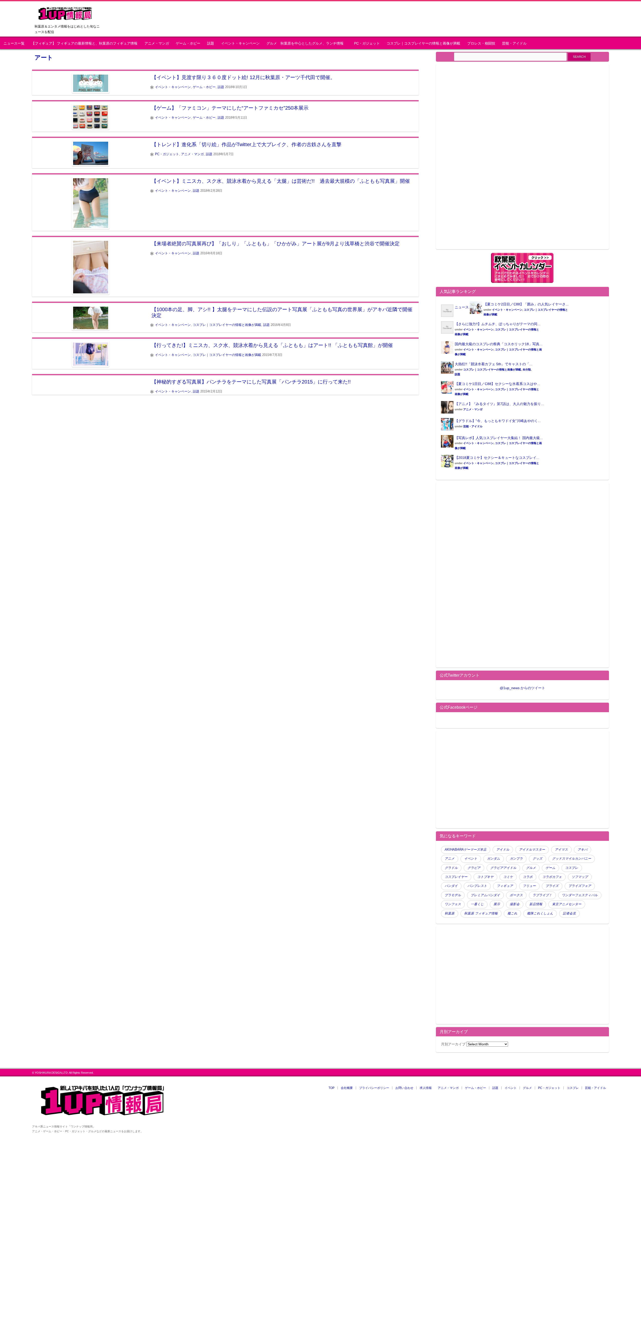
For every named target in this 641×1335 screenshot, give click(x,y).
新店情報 (535, 904)
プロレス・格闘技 (481, 43)
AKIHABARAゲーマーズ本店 (466, 849)
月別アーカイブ (453, 1044)
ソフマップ (580, 877)
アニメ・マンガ (156, 43)
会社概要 (347, 1087)
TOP (332, 1087)
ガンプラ (516, 858)
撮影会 (515, 904)
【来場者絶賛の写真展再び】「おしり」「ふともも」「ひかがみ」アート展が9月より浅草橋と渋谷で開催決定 (275, 243)
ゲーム (550, 868)
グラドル (451, 868)
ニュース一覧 (14, 43)
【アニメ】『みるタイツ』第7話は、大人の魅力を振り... (499, 404)
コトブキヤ (485, 877)
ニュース (462, 307)
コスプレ (571, 868)
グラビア (473, 868)
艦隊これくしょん (540, 913)
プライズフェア (579, 886)
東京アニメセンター (566, 904)
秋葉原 (449, 913)
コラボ (528, 877)
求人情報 (426, 1087)
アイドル (502, 849)
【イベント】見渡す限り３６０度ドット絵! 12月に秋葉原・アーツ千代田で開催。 (243, 77)
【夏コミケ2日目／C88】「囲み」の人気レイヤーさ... (526, 304)
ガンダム (493, 858)
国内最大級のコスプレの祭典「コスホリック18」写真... (498, 344)
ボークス (516, 895)
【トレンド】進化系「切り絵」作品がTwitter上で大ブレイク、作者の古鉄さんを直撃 (246, 144)
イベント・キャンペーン (240, 43)
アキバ (582, 849)
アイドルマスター (532, 849)
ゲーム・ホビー (188, 43)
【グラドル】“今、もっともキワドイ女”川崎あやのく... (498, 421)
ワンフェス (453, 904)
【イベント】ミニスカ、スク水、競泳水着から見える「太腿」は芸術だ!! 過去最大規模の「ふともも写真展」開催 (280, 181)
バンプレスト (477, 886)
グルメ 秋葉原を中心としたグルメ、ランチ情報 (306, 43)
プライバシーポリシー (374, 1087)
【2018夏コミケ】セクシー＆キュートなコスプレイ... (497, 458)
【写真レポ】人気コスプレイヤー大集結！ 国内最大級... (499, 438)
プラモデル (453, 895)
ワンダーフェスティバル (580, 895)
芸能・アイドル (514, 43)
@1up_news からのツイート (522, 688)
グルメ (531, 868)
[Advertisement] (483, 160)
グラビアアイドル (503, 868)
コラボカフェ (552, 877)
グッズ (537, 858)
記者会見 (569, 913)
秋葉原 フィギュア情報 (481, 913)
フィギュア (505, 886)
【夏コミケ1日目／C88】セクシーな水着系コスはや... (497, 384)
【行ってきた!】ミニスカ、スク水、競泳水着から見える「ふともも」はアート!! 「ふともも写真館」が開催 (272, 345)
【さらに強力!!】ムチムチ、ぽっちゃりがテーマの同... (497, 324)
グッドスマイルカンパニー (571, 858)
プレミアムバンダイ (485, 895)
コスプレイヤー (456, 877)
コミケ (508, 877)
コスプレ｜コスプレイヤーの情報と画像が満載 (423, 43)
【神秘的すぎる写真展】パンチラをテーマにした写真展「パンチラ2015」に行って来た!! (251, 382)
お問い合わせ (404, 1087)
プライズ (552, 886)
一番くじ (477, 904)
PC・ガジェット (367, 43)
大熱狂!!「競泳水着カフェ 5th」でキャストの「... (493, 364)
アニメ (449, 858)
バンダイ (451, 886)
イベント (470, 858)
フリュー (529, 886)
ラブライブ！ (542, 895)
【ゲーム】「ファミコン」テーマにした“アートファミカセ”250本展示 (229, 108)
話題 (210, 43)
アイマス (561, 849)
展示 (497, 904)
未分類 (527, 369)
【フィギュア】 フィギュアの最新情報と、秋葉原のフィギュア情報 (84, 43)
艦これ (512, 913)
